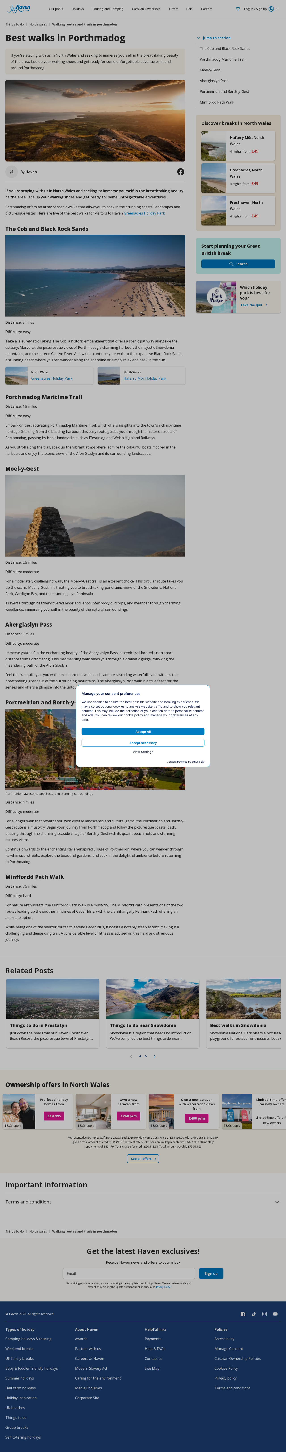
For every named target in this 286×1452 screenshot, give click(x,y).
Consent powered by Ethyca (183, 761)
